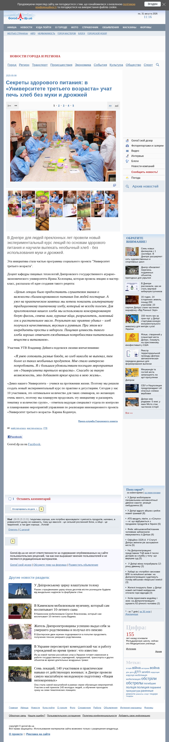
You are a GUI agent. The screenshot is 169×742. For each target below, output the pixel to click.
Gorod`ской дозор (20, 564)
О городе (61, 27)
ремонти (130, 693)
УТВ (45, 428)
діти (127, 672)
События (100, 65)
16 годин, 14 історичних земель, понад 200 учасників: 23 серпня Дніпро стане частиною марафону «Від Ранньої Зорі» (143, 303)
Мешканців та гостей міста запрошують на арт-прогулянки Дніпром (141, 374)
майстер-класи (18, 428)
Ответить (13, 529)
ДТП (137, 672)
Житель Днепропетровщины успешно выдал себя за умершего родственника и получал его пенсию (72, 628)
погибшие (150, 683)
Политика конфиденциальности (100, 715)
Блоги (81, 33)
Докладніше (131, 614)
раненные (147, 690)
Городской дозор (97, 33)
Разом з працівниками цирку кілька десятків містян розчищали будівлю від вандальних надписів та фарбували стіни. (72, 590)
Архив (158, 651)
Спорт (148, 65)
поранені (155, 687)
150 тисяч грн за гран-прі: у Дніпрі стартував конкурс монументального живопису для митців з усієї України (142, 322)
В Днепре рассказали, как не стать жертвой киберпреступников (151, 287)
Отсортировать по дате (23, 509)
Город (12, 65)
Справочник (90, 27)
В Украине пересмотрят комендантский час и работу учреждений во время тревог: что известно (72, 648)
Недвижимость (46, 33)
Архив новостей (145, 186)
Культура (116, 65)
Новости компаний (142, 166)
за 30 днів (145, 611)
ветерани (145, 668)
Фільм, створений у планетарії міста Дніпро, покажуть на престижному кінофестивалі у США (143, 339)
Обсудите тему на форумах (50, 564)
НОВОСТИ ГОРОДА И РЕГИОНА (35, 56)
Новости (26, 27)
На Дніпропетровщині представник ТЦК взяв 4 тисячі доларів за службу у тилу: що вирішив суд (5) (141, 554)
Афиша (12, 27)
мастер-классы (34, 428)
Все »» (129, 413)
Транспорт (40, 65)
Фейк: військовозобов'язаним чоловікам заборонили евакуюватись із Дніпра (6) (142, 532)
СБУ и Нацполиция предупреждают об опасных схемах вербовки (151, 389)
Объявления (110, 27)
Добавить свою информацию (134, 715)
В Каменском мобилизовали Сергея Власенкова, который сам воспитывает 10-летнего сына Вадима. (67, 615)
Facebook (34, 444)
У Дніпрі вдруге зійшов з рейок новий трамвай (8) (142, 512)
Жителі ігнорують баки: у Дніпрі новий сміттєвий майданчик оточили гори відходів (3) (143, 590)
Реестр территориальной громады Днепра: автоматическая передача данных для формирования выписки (142, 357)
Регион (24, 65)
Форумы (145, 27)
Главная (13, 707)
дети (132, 672)
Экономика (83, 65)
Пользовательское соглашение (64, 715)
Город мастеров (67, 33)
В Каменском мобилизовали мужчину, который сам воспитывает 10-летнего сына (71, 607)
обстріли (149, 678)
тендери (154, 694)
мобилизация (133, 679)
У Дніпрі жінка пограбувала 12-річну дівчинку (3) (143, 565)
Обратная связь (17, 715)
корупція (130, 675)
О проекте (16, 734)
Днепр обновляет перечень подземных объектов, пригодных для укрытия (142, 272)
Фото (74, 27)
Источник (131, 648)
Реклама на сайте (38, 734)
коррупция (155, 672)
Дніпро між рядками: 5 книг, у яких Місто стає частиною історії (150, 403)
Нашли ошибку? (36, 715)
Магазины (129, 27)
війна (136, 668)
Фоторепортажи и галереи (147, 145)
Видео (135, 150)
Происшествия (61, 65)
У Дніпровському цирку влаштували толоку (66, 585)
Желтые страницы (17, 33)
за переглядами (152, 492)
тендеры (129, 696)
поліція (131, 687)
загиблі (145, 672)
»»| (116, 105)
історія (129, 668)
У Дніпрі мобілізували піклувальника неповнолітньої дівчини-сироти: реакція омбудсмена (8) (141, 501)
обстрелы (134, 683)
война (155, 668)
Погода (135, 177)
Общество (133, 65)
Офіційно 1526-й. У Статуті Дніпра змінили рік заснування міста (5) (141, 542)
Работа (97, 707)
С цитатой (24, 529)
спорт (146, 694)
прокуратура (133, 690)
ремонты (139, 694)
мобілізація (141, 675)
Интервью (137, 156)
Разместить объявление (83, 564)
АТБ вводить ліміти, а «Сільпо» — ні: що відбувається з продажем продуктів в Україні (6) (143, 521)
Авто (32, 33)
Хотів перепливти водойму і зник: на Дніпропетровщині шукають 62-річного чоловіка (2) (142, 601)
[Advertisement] (87, 16)
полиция (143, 687)
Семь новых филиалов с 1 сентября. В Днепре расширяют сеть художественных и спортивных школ (143, 255)
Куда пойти (43, 27)
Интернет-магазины (131, 707)
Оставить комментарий (34, 499)
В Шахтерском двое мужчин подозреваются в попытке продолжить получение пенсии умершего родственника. (70, 635)
